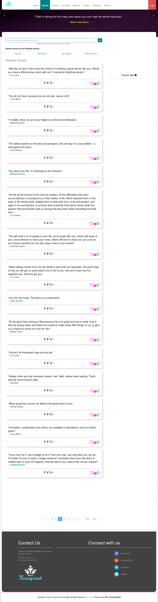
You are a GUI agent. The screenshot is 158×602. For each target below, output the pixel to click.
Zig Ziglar (14, 383)
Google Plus (126, 560)
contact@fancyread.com (27, 560)
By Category (66, 53)
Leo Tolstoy (15, 215)
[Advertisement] (54, 497)
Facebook (125, 553)
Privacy (90, 597)
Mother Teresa (16, 331)
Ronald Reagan (16, 406)
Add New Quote (91, 53)
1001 (94, 519)
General (18, 53)
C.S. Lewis (14, 75)
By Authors (42, 53)
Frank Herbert (16, 150)
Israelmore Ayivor (17, 246)
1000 (87, 519)
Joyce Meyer (15, 99)
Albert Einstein (16, 301)
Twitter (123, 574)
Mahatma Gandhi (17, 123)
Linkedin (124, 567)
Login (152, 5)
